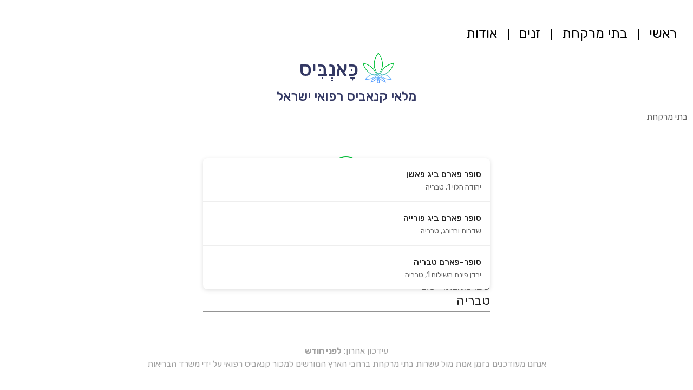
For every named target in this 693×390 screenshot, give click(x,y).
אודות (481, 33)
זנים (529, 33)
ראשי (663, 33)
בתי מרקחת (594, 33)
